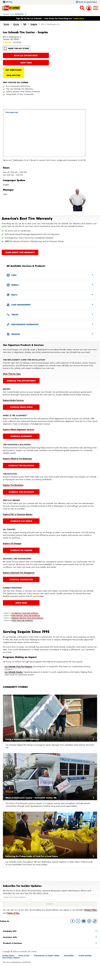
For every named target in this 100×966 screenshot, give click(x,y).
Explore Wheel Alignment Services (18, 429)
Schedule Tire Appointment (21, 380)
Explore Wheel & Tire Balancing (17, 458)
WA (24, 24)
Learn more (78, 18)
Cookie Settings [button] (85, 955)
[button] (12, 14)
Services (15, 334)
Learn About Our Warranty (20, 252)
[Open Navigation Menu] (95, 8)
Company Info (10, 931)
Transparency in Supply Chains (46, 955)
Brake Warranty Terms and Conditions (25, 615)
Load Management (21, 304)
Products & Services (12, 943)
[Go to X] (78, 921)
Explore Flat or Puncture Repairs (17, 514)
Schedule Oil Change (21, 550)
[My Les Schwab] (88, 8)
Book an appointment (26, 55)
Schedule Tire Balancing (21, 465)
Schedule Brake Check (21, 407)
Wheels (15, 285)
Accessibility (69, 955)
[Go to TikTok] (95, 921)
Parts (14, 295)
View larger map (11, 112)
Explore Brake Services (13, 400)
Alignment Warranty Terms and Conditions (27, 618)
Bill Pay (9, 2)
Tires (13, 275)
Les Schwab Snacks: (14, 672)
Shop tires (26, 62)
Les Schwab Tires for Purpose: (19, 666)
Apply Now (21, 603)
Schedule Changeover (21, 579)
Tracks (14, 314)
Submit (50, 904)
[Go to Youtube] (83, 921)
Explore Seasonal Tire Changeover (19, 572)
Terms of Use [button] (13, 913)
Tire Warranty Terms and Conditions (24, 613)
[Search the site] (82, 7)
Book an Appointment (88, 2)
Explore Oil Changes (12, 543)
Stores (16, 24)
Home (6, 24)
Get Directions (13, 70)
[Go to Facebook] (72, 921)
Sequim (33, 24)
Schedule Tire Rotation (21, 492)
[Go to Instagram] (89, 921)
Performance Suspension (24, 324)
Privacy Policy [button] (90, 910)
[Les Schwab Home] (11, 7)
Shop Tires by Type (12, 374)
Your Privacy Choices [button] (11, 957)
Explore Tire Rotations (13, 485)
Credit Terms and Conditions (22, 620)
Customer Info (10, 937)
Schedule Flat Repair (21, 521)
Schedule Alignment (21, 436)
